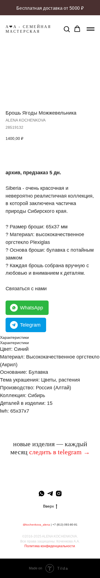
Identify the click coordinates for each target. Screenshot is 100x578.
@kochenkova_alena (36, 524)
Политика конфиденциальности (49, 546)
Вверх (48, 506)
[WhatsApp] (41, 493)
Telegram (30, 325)
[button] (66, 29)
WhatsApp (31, 308)
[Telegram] (50, 493)
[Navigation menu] (90, 29)
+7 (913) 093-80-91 (65, 524)
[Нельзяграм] (58, 493)
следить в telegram (55, 452)
